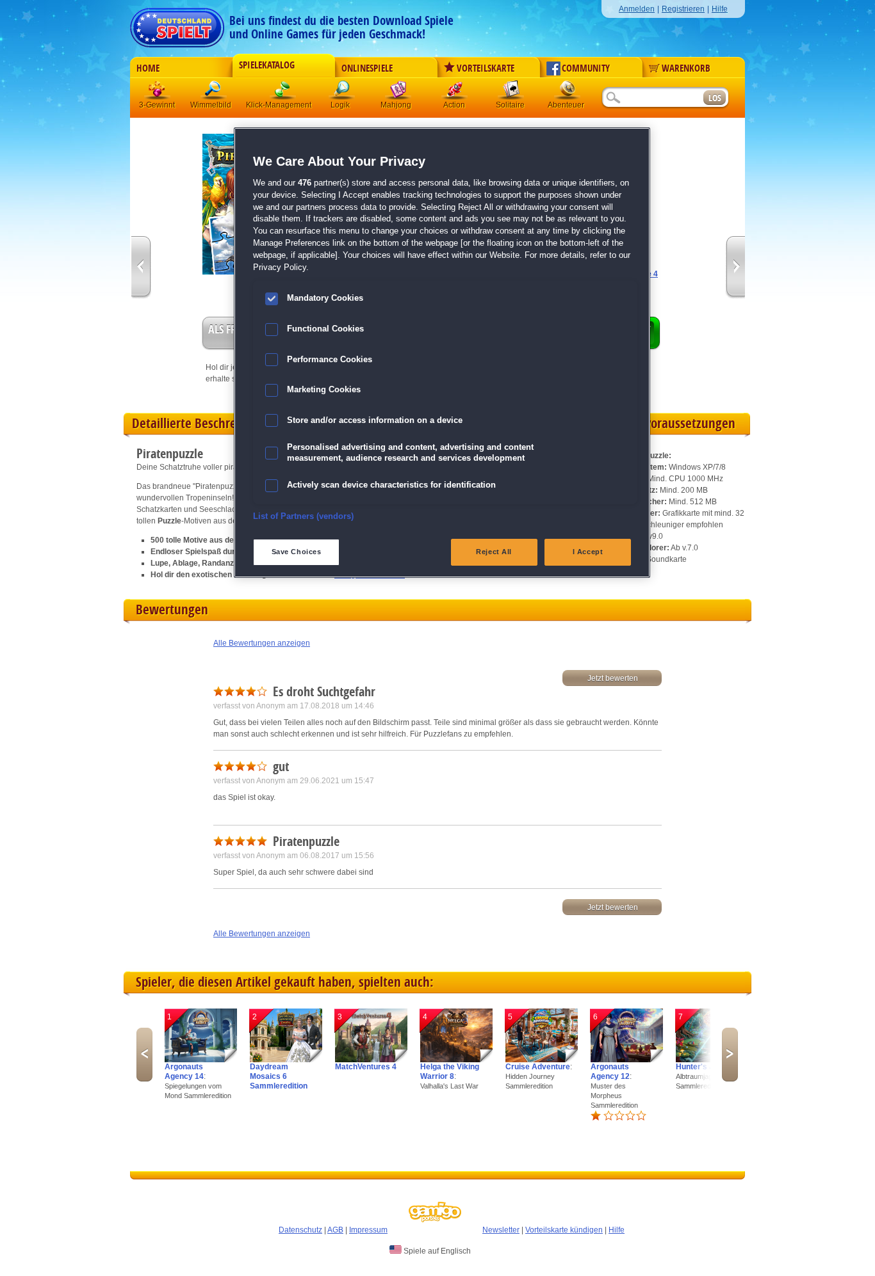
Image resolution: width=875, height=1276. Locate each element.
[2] (286, 1059)
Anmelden (637, 8)
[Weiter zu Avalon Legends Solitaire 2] (735, 267)
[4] (456, 1059)
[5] (541, 1059)
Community (586, 68)
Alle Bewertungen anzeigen (261, 643)
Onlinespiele (367, 68)
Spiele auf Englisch (436, 1251)
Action (455, 92)
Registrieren (683, 8)
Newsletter (500, 1229)
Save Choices (297, 551)
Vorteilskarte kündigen (564, 1229)
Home (147, 68)
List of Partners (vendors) (303, 516)
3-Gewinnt (157, 104)
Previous (144, 1054)
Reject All (494, 551)
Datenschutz (300, 1229)
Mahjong (398, 92)
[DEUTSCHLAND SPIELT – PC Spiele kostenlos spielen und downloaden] (177, 24)
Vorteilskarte (485, 68)
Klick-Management (283, 92)
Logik (342, 92)
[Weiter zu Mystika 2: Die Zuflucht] (141, 267)
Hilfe (720, 8)
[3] (371, 1059)
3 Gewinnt (157, 92)
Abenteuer (567, 92)
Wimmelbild (214, 92)
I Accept (588, 551)
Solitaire (511, 92)
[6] (627, 1059)
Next (730, 1054)
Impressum (368, 1229)
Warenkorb (686, 68)
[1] (201, 1059)
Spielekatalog (267, 65)
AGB (335, 1229)
